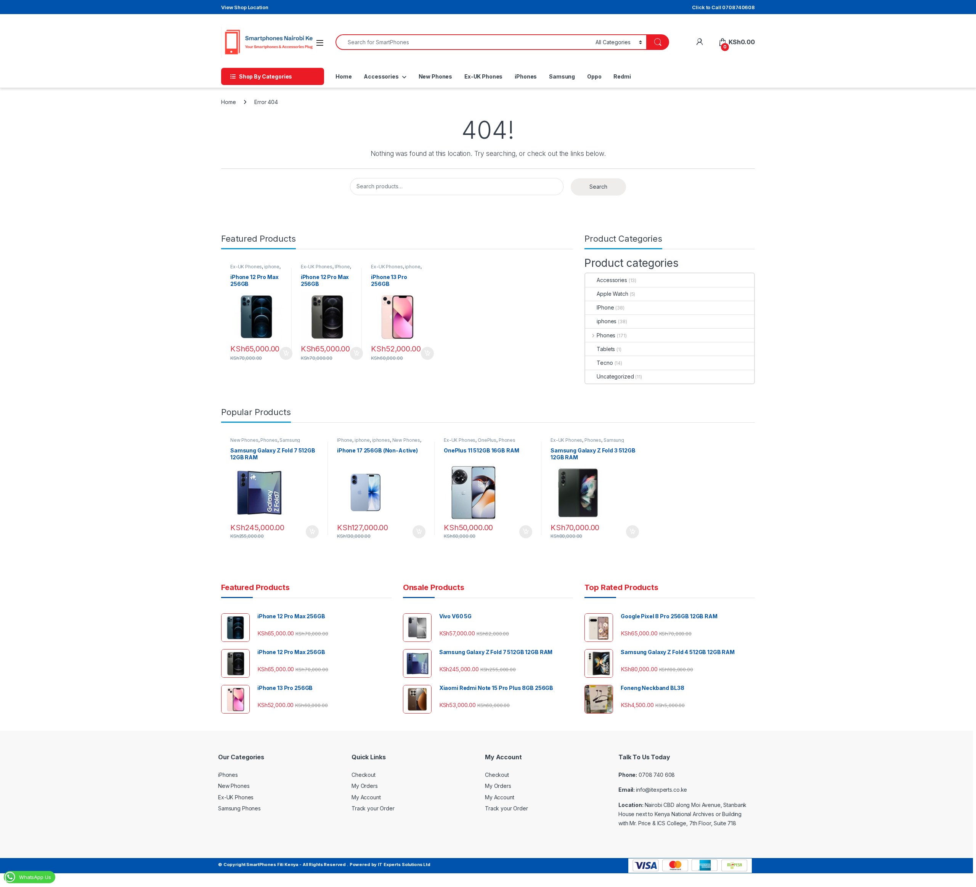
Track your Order (373, 808)
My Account (366, 797)
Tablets (606, 349)
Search (598, 186)
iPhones (526, 76)
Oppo (594, 76)
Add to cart (285, 353)
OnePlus (487, 440)
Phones (606, 335)
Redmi (622, 76)
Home (344, 76)
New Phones (436, 76)
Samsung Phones (239, 808)
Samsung (562, 76)
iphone (271, 266)
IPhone (342, 266)
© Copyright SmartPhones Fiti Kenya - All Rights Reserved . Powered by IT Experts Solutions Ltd (324, 864)
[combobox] (463, 42)
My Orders (365, 786)
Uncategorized (615, 376)
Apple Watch (612, 293)
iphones (606, 321)
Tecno (605, 362)
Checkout (364, 775)
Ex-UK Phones (483, 76)
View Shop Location (244, 7)
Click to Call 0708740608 (723, 7)
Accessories (381, 76)
